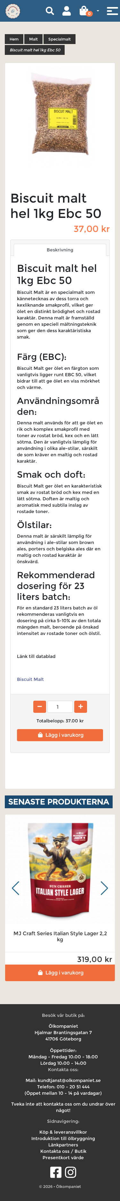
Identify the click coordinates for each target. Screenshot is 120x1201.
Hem (14, 39)
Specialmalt (59, 39)
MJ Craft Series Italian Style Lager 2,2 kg (60, 936)
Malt (33, 39)
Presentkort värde (63, 1157)
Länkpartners (63, 1145)
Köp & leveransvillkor (63, 1132)
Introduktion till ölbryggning (63, 1138)
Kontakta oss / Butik (63, 1151)
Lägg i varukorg (64, 735)
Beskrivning (60, 250)
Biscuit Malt (30, 679)
